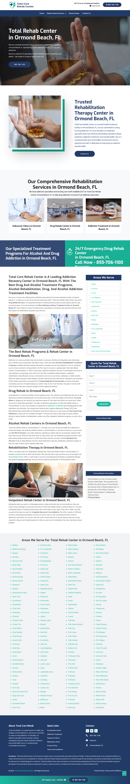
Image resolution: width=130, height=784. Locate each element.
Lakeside (43, 660)
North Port (71, 585)
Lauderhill (43, 676)
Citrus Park (16, 608)
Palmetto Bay (73, 644)
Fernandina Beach (18, 704)
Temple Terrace (101, 628)
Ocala (70, 597)
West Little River (102, 672)
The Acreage (100, 632)
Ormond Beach (73, 612)
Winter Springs (101, 704)
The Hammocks (101, 636)
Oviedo (70, 616)
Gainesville (44, 569)
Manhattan (95, 324)
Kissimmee (44, 640)
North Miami (72, 577)
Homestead (44, 601)
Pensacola (72, 660)
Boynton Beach (17, 581)
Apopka (15, 553)
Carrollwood (16, 601)
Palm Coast (72, 632)
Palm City (71, 628)
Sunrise (98, 605)
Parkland (71, 652)
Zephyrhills (100, 707)
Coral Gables (17, 628)
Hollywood (44, 597)
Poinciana (71, 680)
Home (42, 13)
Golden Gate (44, 573)
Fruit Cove (44, 565)
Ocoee (70, 601)
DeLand (15, 668)
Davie (14, 656)
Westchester (100, 684)
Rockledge (100, 549)
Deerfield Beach (18, 664)
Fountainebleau (45, 561)
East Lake (16, 688)
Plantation (71, 676)
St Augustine (100, 589)
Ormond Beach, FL (96, 745)
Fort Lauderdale (97, 329)
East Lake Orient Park (20, 692)
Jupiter (42, 616)
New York (95, 315)
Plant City (71, 672)
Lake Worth (44, 652)
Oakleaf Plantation (74, 593)
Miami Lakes (72, 553)
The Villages (100, 640)
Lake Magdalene (46, 648)
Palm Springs (73, 640)
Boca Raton (16, 573)
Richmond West (73, 704)
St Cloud (99, 593)
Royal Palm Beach (102, 553)
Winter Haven (100, 696)
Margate (43, 692)
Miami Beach (72, 545)
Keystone (43, 636)
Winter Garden (101, 692)
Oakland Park (72, 589)
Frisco (94, 293)
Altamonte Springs (19, 549)
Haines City (44, 585)
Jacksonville (44, 612)
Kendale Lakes (45, 620)
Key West (43, 632)
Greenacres (44, 581)
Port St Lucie (72, 696)
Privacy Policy (52, 746)
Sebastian (99, 569)
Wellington (99, 664)
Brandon (15, 589)
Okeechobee (72, 605)
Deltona (15, 676)
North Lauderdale (74, 573)
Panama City (72, 648)
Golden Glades (45, 577)
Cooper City (16, 624)
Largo (42, 668)
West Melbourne (102, 676)
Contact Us (86, 13)
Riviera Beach (101, 545)
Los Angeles (96, 297)
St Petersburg (101, 597)
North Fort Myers (74, 569)
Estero (14, 700)
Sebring (98, 573)
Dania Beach (16, 652)
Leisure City (44, 688)
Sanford (99, 561)
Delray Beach (17, 672)
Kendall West (45, 628)
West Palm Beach (102, 680)
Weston (98, 688)
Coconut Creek (17, 620)
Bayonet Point (17, 561)
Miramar (71, 557)
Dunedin (15, 684)
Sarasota (99, 565)
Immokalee (44, 608)
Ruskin (98, 557)
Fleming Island (45, 545)
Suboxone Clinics (53, 738)
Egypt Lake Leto (18, 696)
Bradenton (16, 585)
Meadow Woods (46, 696)
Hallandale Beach (46, 589)
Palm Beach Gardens (75, 624)
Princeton (71, 700)
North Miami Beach (75, 581)
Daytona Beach (17, 660)
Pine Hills (71, 664)
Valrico (98, 660)
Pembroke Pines (74, 656)
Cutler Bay (16, 648)
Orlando (71, 608)
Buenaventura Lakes (19, 593)
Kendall (43, 624)
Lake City (43, 644)
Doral (14, 680)
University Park (101, 656)
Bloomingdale (17, 569)
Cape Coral (16, 597)
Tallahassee (96, 342)
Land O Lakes (45, 664)
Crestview (16, 644)
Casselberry (16, 605)
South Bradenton (102, 577)
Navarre (71, 561)
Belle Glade (16, 565)
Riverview (71, 707)
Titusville (99, 644)
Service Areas (74, 13)
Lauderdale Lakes (46, 672)
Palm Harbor (72, 636)
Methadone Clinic (53, 742)
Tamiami (99, 616)
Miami (94, 333)
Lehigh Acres (45, 684)
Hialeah (43, 593)
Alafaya (15, 545)
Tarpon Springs (101, 624)
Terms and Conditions (55, 749)
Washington (96, 347)
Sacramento (96, 306)
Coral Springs (17, 632)
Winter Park (100, 700)
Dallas (94, 284)
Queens (94, 311)
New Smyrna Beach (75, 565)
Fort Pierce (44, 557)
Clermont (15, 616)
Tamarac (99, 612)
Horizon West (45, 605)
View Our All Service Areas (101, 351)
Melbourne (44, 700)
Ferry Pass (16, 707)
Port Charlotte (73, 688)
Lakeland (43, 656)
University (99, 652)
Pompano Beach (74, 684)
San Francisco (96, 302)
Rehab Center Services (55, 13)
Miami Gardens (73, 549)
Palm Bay (71, 620)
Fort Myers (44, 553)
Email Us (93, 740)
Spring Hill (99, 585)
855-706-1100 (113, 5)
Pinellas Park (73, 668)
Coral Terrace (17, 636)
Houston (95, 289)
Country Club (16, 640)
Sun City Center (101, 601)
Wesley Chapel (101, 668)
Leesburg (43, 680)
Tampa (94, 338)
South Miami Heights (103, 581)
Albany (94, 320)
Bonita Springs (17, 577)
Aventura (15, 557)
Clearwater (16, 612)
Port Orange (72, 692)
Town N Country (101, 648)
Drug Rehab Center (54, 730)
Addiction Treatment (54, 734)
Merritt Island (45, 704)
